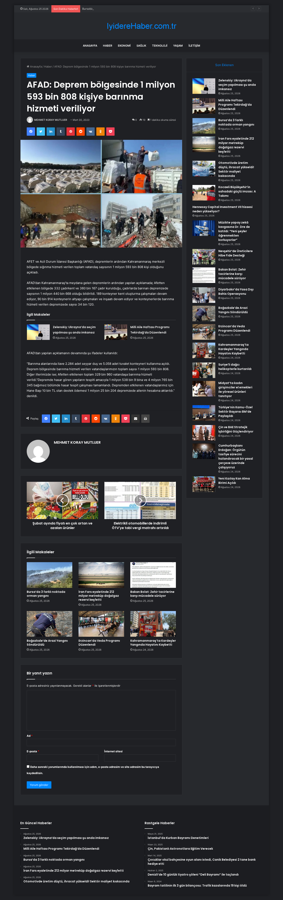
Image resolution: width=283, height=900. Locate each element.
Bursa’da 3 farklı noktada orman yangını (107, 8)
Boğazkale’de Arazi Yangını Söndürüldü (47, 643)
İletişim (194, 45)
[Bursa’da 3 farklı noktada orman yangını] (49, 575)
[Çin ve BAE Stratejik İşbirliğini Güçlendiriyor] (203, 433)
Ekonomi (124, 45)
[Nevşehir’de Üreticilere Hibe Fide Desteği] (203, 257)
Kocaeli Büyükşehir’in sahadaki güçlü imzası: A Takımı (237, 191)
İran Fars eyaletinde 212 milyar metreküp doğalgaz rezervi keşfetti (99, 596)
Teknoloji (159, 45)
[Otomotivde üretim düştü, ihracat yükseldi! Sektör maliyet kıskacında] (203, 168)
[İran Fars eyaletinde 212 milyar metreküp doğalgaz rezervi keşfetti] (101, 575)
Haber (107, 45)
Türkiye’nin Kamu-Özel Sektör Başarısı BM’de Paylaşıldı (235, 411)
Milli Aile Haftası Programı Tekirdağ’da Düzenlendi (235, 104)
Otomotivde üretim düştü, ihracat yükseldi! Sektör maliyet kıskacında (236, 169)
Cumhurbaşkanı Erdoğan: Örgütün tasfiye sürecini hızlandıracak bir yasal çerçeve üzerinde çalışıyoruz (235, 456)
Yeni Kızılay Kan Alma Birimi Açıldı (234, 480)
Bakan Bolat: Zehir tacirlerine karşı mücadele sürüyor (152, 594)
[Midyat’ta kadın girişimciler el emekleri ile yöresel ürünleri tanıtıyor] (203, 388)
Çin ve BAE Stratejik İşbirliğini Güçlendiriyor (235, 429)
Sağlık (141, 45)
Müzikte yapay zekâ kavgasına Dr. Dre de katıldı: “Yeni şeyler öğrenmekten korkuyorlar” (234, 231)
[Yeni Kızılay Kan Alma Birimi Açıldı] (203, 484)
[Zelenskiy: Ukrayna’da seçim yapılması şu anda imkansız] (38, 332)
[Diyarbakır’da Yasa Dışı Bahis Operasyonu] (203, 295)
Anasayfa (90, 45)
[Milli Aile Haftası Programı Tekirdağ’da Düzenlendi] (115, 332)
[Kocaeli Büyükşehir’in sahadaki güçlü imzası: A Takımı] (203, 193)
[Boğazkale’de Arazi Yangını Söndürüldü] (49, 624)
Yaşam (178, 45)
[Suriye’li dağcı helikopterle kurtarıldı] (203, 370)
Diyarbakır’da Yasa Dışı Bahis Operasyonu (236, 291)
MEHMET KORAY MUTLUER (50, 119)
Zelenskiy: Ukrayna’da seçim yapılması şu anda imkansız (237, 84)
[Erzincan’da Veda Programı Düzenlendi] (101, 624)
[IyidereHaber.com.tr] (141, 26)
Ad (30, 735)
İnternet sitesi (113, 751)
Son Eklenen (224, 65)
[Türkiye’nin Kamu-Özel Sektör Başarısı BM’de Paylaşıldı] (203, 413)
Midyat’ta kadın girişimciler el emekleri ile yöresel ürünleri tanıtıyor (235, 389)
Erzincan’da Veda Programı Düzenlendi (99, 643)
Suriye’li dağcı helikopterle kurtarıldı (235, 366)
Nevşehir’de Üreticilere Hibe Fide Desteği (235, 253)
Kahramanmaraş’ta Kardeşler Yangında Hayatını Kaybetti (153, 643)
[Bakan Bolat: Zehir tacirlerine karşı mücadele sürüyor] (153, 575)
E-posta (33, 751)
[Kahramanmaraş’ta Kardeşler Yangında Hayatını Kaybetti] (153, 624)
